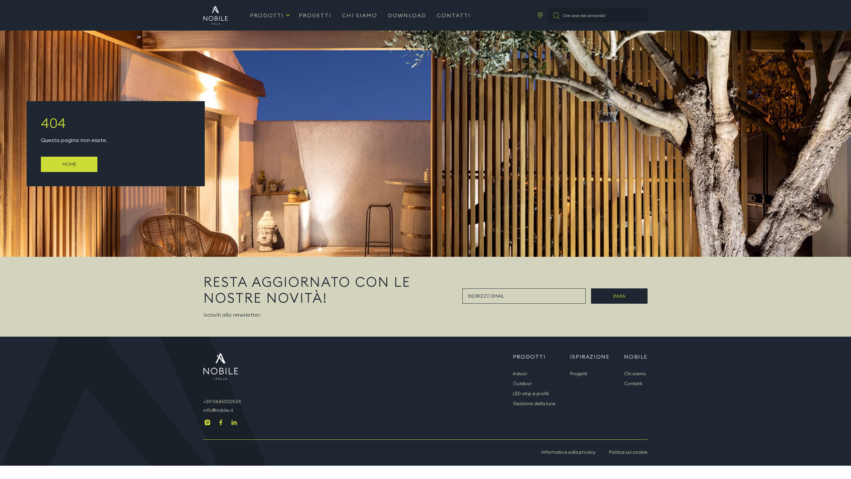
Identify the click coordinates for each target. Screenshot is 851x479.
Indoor (520, 374)
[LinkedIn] (234, 423)
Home (69, 164)
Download (407, 15)
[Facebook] (221, 423)
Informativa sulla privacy (569, 452)
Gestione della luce (534, 403)
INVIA (619, 296)
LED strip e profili (531, 394)
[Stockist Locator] (540, 15)
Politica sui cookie (628, 452)
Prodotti (267, 15)
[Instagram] (207, 423)
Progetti (315, 15)
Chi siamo (359, 15)
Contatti (454, 15)
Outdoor (522, 384)
